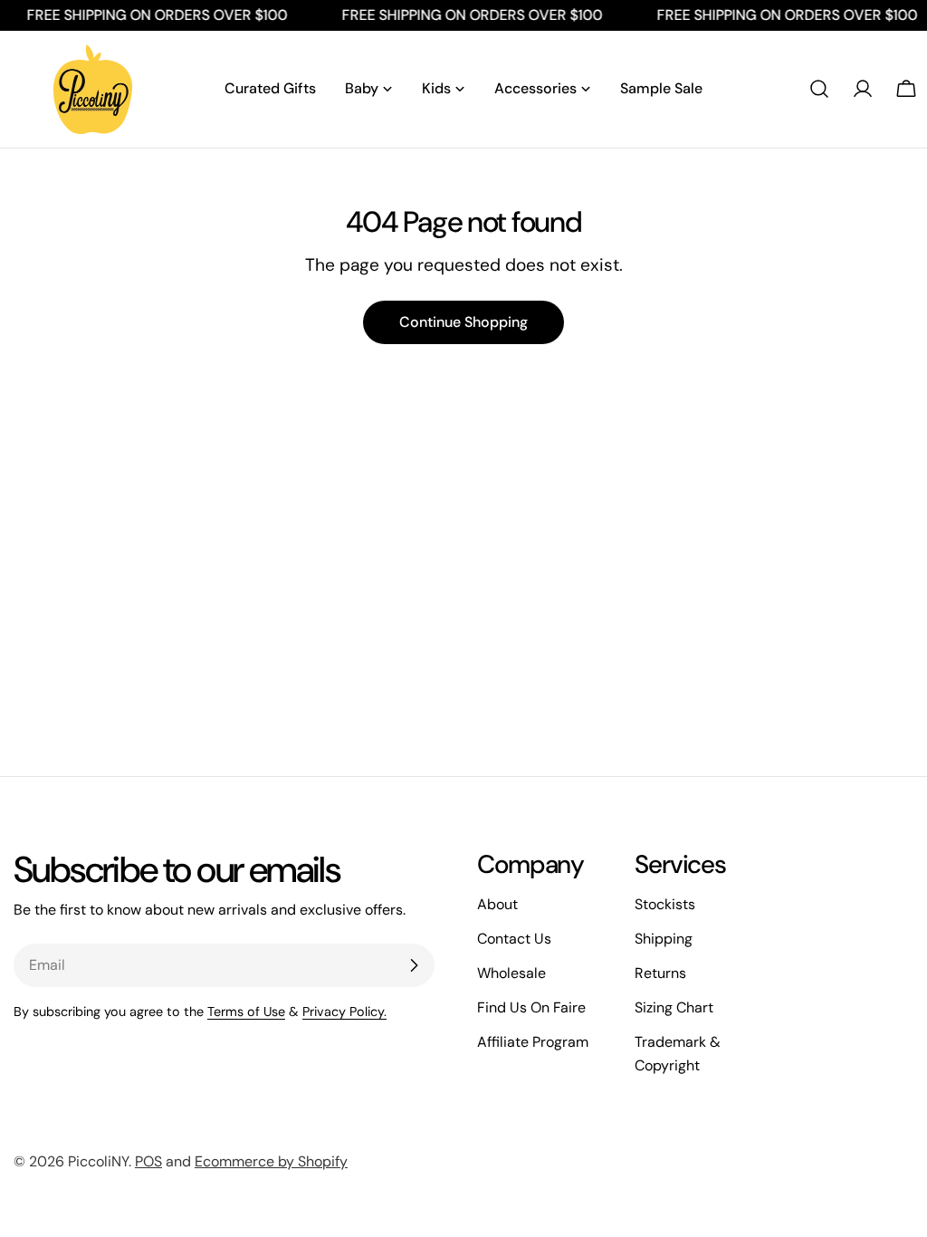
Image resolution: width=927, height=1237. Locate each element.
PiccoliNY (98, 1161)
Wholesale (511, 973)
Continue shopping (463, 321)
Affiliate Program (532, 1041)
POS (148, 1161)
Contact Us (514, 938)
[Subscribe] (414, 965)
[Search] (819, 89)
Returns (660, 973)
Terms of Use (246, 1011)
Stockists (665, 904)
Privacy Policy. (344, 1011)
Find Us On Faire (531, 1007)
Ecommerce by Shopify (271, 1161)
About (497, 904)
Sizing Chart (674, 1007)
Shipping (664, 938)
